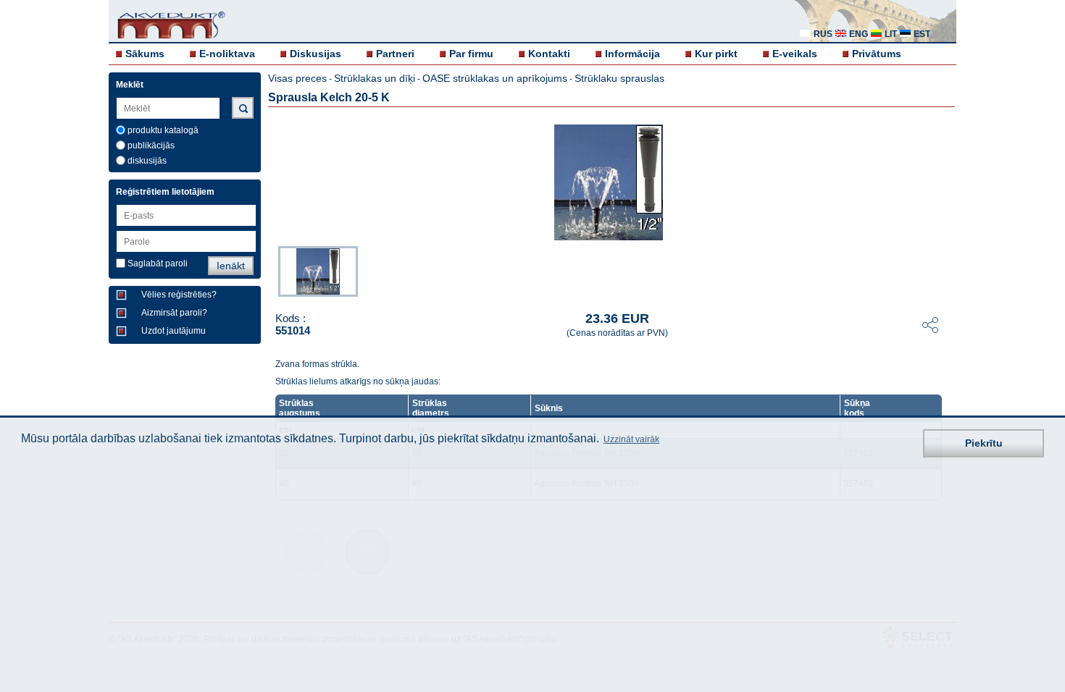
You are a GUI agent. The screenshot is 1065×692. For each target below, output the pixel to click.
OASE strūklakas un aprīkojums (494, 78)
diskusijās (147, 161)
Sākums (144, 53)
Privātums (876, 53)
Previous (271, 270)
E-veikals (794, 53)
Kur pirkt (716, 53)
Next (946, 270)
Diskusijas (315, 53)
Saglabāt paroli (158, 263)
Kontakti (549, 53)
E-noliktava (227, 53)
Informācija (632, 53)
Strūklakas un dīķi (374, 78)
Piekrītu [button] (984, 443)
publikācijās (151, 145)
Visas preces (297, 78)
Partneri (395, 53)
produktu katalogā (163, 130)
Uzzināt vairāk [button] (631, 439)
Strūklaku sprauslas (619, 78)
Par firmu (471, 53)
